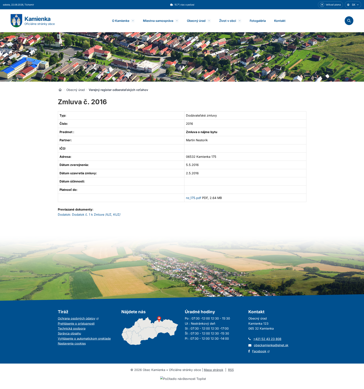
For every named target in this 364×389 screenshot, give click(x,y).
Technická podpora (72, 328)
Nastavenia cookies (72, 343)
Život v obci (227, 21)
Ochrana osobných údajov (78, 318)
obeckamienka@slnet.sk (271, 345)
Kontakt (280, 21)
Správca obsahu (69, 333)
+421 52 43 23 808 (267, 339)
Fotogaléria (258, 21)
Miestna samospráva (158, 21)
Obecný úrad (196, 21)
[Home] (60, 90)
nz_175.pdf (193, 198)
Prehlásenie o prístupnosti (76, 323)
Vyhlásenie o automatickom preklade (84, 338)
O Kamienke (120, 21)
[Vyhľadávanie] (349, 20)
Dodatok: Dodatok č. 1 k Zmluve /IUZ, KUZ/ (89, 214)
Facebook (261, 351)
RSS (231, 370)
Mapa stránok (213, 370)
